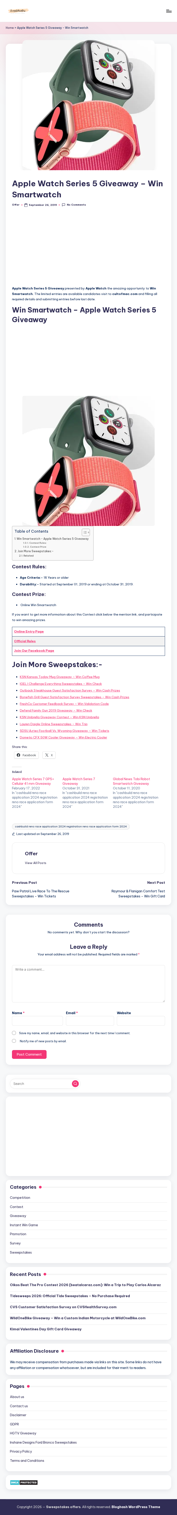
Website (124, 1013)
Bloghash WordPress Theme (136, 1507)
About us (17, 1397)
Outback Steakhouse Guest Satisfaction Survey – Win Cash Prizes (70, 690)
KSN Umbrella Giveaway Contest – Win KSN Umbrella (59, 717)
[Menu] (168, 11)
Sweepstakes (21, 1252)
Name (18, 1013)
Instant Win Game (24, 1225)
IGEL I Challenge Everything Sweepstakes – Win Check (61, 684)
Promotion (18, 1234)
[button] (35, 863)
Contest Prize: (38, 546)
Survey (15, 1243)
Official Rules (25, 641)
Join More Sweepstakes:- (35, 551)
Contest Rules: (38, 542)
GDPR (14, 1424)
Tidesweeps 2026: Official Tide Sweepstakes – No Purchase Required (70, 1296)
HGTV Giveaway (23, 1433)
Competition (20, 1198)
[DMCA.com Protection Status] (24, 1482)
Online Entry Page (29, 631)
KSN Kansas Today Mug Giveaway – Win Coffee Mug (60, 677)
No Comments (76, 204)
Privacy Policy (21, 1451)
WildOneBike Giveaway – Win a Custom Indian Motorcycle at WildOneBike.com (78, 1318)
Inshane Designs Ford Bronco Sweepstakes (43, 1442)
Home (10, 27)
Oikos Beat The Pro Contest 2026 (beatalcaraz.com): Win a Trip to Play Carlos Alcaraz (85, 1285)
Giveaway (18, 1216)
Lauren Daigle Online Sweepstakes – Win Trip (54, 724)
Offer (31, 853)
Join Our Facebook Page (34, 650)
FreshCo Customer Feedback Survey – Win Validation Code (64, 704)
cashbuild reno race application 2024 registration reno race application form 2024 (71, 826)
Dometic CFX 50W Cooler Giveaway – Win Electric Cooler (63, 737)
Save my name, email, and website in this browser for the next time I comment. (74, 1033)
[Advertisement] (88, 248)
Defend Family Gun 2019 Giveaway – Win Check (56, 710)
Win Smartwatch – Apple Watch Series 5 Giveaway (53, 538)
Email (72, 1013)
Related (29, 555)
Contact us (19, 1406)
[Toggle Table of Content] (83, 532)
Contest (16, 1207)
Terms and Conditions (27, 1461)
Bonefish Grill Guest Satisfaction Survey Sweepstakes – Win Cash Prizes (74, 697)
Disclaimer (18, 1415)
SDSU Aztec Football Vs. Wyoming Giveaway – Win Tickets (64, 731)
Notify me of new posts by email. (43, 1041)
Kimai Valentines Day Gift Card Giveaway (46, 1329)
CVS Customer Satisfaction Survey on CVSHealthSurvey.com (63, 1307)
